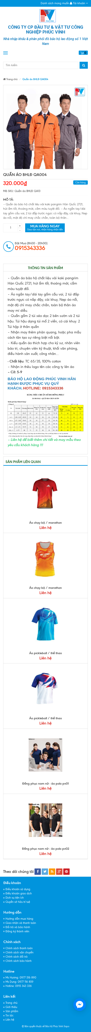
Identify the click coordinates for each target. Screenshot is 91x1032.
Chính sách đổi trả (17, 956)
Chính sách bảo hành (19, 960)
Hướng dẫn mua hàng (19, 918)
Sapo (66, 1026)
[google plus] (59, 871)
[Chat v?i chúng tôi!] (79, 1004)
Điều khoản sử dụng (18, 889)
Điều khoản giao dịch (19, 893)
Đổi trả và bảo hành (18, 927)
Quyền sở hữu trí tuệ (18, 901)
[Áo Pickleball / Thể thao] (45, 624)
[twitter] (45, 871)
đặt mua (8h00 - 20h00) (31, 246)
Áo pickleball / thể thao (45, 653)
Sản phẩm (12, 1011)
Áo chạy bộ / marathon (45, 523)
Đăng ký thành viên (17, 931)
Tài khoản (79, 3)
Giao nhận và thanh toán (21, 923)
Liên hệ (10, 1019)
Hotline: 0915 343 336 (19, 986)
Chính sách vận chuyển (19, 952)
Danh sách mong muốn (55, 3)
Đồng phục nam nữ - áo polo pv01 (45, 783)
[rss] (52, 871)
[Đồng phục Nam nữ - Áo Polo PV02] (45, 820)
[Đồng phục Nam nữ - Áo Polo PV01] (45, 755)
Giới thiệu (11, 1007)
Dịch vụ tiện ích (15, 897)
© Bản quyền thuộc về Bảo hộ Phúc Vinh (42, 1026)
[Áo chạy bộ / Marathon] (45, 494)
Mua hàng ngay (45, 227)
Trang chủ (11, 1002)
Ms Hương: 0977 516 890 (21, 977)
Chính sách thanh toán (19, 948)
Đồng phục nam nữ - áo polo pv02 (45, 849)
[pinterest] (66, 871)
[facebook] (37, 871)
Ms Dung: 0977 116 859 (19, 981)
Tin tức (9, 1015)
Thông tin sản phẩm (45, 268)
